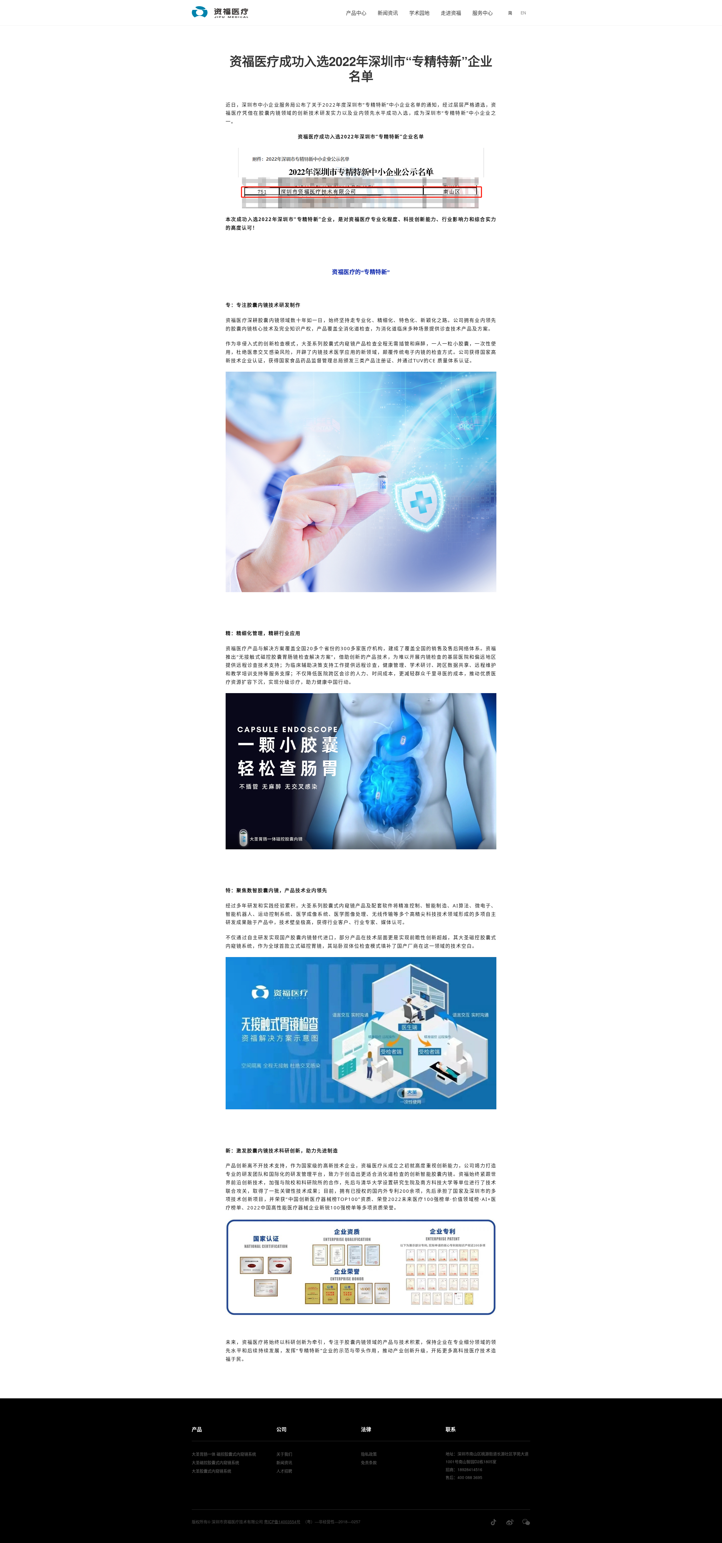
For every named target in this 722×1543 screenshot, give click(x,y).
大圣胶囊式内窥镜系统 (211, 1471)
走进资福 (451, 12)
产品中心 (356, 12)
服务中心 (482, 12)
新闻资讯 (388, 12)
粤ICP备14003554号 (282, 1521)
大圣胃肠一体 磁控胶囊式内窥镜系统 (224, 1454)
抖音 (494, 1522)
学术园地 (419, 12)
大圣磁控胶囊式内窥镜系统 (215, 1462)
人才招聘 (284, 1471)
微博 (510, 1522)
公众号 (526, 1522)
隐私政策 (369, 1454)
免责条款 (369, 1462)
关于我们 (284, 1454)
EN (523, 13)
